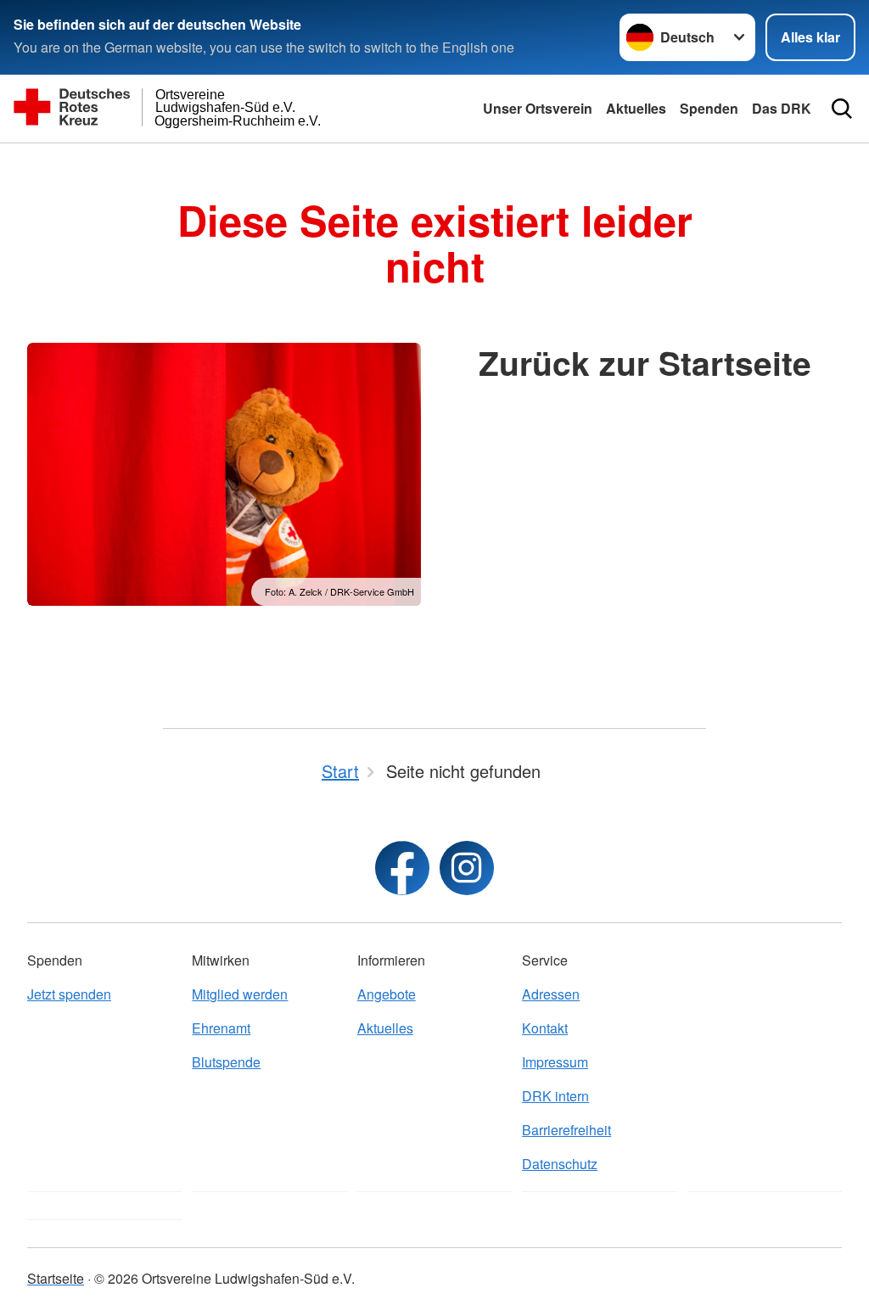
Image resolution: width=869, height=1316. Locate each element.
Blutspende (226, 1062)
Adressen (551, 994)
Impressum (555, 1062)
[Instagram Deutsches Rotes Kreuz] (467, 868)
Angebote (386, 994)
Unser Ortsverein (537, 108)
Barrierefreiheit (566, 1130)
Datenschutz (559, 1163)
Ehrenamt (221, 1028)
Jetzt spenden (69, 994)
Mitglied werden (240, 994)
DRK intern (555, 1096)
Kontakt (545, 1028)
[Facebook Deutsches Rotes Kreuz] (402, 868)
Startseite (55, 1278)
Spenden (709, 108)
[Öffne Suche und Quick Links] (841, 108)
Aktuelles (636, 108)
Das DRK (781, 108)
